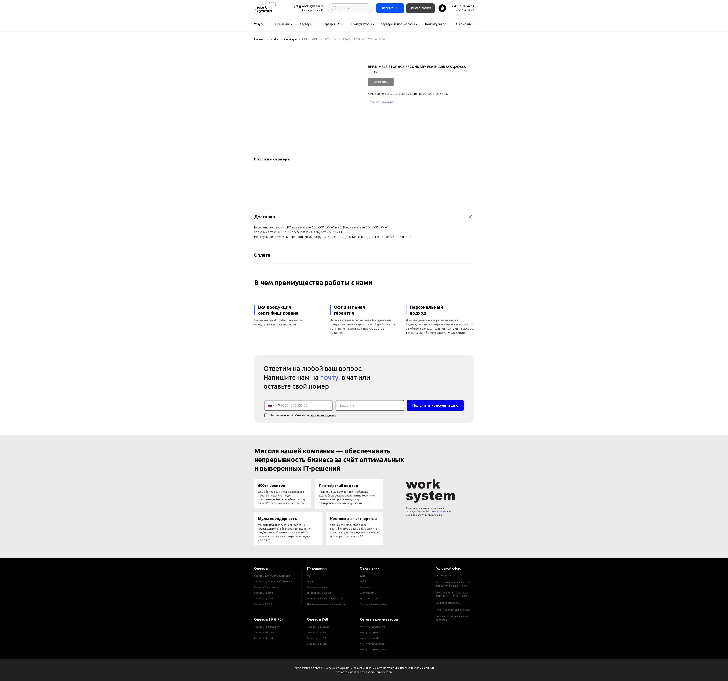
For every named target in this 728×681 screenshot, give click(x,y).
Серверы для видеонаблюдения (273, 581)
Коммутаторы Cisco (371, 632)
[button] (420, 8)
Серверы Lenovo (263, 592)
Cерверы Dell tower (318, 626)
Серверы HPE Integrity (266, 626)
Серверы (306, 24)
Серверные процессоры (398, 24)
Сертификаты (368, 592)
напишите (441, 511)
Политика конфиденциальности (454, 609)
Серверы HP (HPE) (268, 619)
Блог (362, 575)
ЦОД (310, 581)
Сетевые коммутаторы (379, 619)
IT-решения (282, 24)
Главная (259, 39)
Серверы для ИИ (263, 598)
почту (329, 377)
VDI (309, 575)
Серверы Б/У (331, 24)
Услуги (258, 24)
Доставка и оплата (371, 598)
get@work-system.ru (309, 6)
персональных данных (323, 415)
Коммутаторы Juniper (372, 643)
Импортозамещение (319, 592)
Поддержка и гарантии (373, 604)
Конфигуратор (435, 24)
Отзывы (365, 587)
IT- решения (317, 568)
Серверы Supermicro (266, 587)
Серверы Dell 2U (316, 638)
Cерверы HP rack (264, 638)
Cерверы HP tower (264, 632)
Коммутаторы (361, 24)
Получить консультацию (435, 405)
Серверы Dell (317, 619)
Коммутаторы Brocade (373, 649)
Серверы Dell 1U (316, 632)
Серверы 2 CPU (263, 604)
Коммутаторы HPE (371, 638)
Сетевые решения (317, 587)
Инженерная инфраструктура (324, 598)
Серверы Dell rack (317, 643)
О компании (464, 24)
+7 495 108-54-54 (462, 6)
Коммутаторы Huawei (372, 626)
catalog (274, 39)
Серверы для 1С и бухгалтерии (272, 575)
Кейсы (363, 581)
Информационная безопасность (326, 604)
